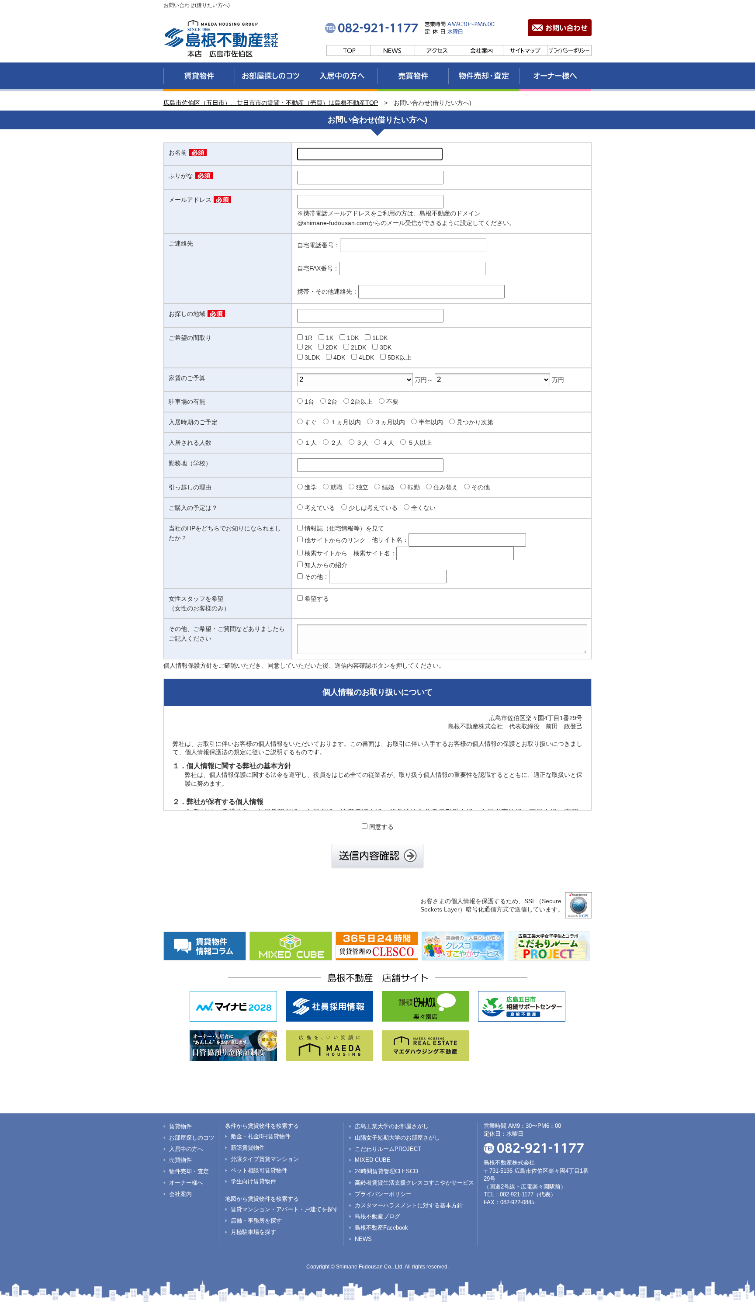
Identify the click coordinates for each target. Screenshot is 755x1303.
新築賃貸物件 (248, 1147)
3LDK (312, 357)
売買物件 (180, 1160)
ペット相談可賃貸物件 (259, 1170)
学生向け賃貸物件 (253, 1181)
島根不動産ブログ (377, 1216)
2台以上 (362, 401)
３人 (362, 442)
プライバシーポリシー (383, 1194)
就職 (336, 487)
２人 (336, 442)
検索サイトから (326, 553)
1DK (353, 337)
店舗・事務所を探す (256, 1220)
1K (329, 337)
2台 (332, 401)
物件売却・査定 (189, 1171)
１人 (311, 442)
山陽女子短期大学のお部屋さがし (397, 1137)
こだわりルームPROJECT (388, 1149)
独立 (362, 487)
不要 (392, 401)
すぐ (311, 422)
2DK (331, 347)
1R (308, 337)
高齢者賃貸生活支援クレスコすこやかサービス (414, 1182)
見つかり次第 (475, 422)
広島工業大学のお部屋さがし (392, 1126)
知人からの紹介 (326, 564)
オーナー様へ (186, 1182)
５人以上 (420, 442)
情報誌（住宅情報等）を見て (344, 528)
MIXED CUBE (373, 1160)
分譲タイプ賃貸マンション (265, 1159)
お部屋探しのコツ (192, 1137)
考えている (320, 507)
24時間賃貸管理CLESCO (386, 1171)
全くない (423, 507)
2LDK (358, 347)
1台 (309, 401)
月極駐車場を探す (253, 1232)
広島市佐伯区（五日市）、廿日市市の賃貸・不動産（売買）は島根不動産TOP (270, 102)
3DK (385, 347)
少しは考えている (373, 507)
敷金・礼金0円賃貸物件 (261, 1136)
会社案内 (180, 1194)
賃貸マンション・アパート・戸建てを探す (285, 1209)
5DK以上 (400, 357)
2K (308, 347)
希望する (317, 598)
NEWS (363, 1239)
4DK (339, 357)
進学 (311, 487)
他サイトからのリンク (335, 540)
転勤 (414, 487)
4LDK (366, 357)
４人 (388, 442)
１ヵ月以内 (345, 422)
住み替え (445, 487)
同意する (381, 826)
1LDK (380, 337)
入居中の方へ (186, 1149)
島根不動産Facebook (381, 1227)
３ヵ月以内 (389, 422)
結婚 (388, 487)
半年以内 (431, 422)
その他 (480, 487)
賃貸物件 (180, 1126)
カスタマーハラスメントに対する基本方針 (409, 1205)
